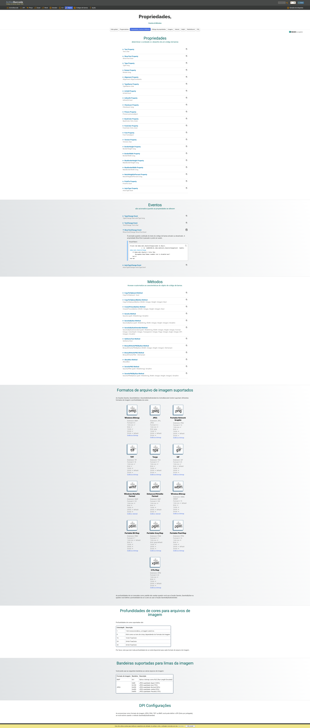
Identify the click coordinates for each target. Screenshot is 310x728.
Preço (31, 8)
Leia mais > (181, 726)
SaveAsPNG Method (137, 368)
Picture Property (130, 113)
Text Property (128, 50)
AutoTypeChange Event (134, 266)
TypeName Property (131, 85)
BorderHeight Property (132, 148)
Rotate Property (129, 71)
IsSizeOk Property (130, 99)
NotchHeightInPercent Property (135, 175)
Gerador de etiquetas (296, 8)
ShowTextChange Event (134, 231)
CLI (62, 8)
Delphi (183, 29)
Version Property (130, 141)
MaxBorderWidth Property (133, 169)
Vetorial (177, 29)
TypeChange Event (134, 217)
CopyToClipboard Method (133, 294)
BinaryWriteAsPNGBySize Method (147, 347)
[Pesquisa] (287, 3)
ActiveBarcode (13, 8)
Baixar (301, 2)
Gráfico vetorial (132, 514)
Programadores (124, 29)
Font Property (128, 134)
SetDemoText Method (131, 340)
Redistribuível (191, 29)
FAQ (198, 29)
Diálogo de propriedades (159, 29)
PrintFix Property (130, 182)
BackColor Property (130, 120)
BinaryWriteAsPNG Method (134, 354)
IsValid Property (129, 92)
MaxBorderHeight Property (133, 162)
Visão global (114, 29)
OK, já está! (190, 726)
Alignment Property (132, 78)
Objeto (70, 8)
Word (46, 8)
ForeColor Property (130, 127)
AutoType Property (130, 189)
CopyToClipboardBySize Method (145, 301)
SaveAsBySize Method (149, 322)
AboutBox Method (130, 361)
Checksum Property (131, 106)
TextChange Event (130, 224)
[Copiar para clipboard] (186, 246)
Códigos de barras (82, 8)
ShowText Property (130, 57)
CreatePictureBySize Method (143, 308)
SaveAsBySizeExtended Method (152, 331)
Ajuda (94, 8)
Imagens (170, 29)
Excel (38, 8)
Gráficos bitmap (132, 435)
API (24, 8)
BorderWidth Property (131, 155)
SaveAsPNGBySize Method (151, 375)
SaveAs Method (135, 315)
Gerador (54, 8)
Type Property (128, 64)
